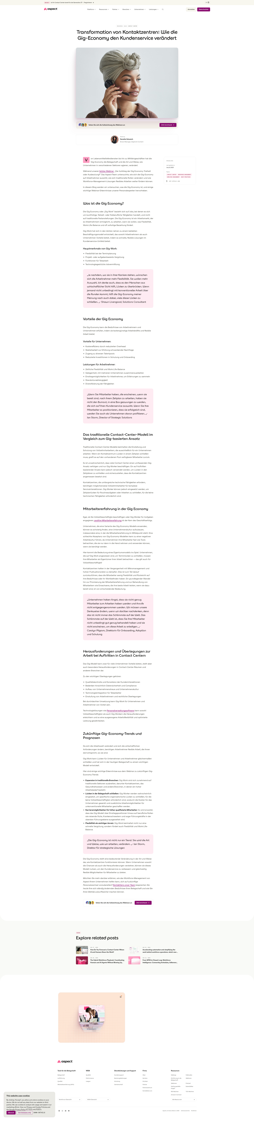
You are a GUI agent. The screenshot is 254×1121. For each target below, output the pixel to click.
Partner (145, 1084)
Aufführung (61, 1078)
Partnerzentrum (147, 1087)
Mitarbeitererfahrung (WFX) (66, 1084)
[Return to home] (65, 1061)
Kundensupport (119, 1075)
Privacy (29, 1107)
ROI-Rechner (175, 1091)
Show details (39, 1112)
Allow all (11, 1113)
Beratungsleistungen (120, 1078)
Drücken (145, 1081)
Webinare (188, 1078)
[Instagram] (62, 1110)
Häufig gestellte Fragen (175, 1087)
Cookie (38, 1107)
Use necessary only (24, 1113)
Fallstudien (189, 1075)
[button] (207, 2)
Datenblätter (189, 1086)
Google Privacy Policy (17, 1109)
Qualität (60, 1081)
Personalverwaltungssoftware (120, 710)
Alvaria (170, 1110)
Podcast (188, 1083)
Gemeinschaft (118, 1084)
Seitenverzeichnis (185, 1110)
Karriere (145, 1078)
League (88, 1081)
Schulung (117, 1081)
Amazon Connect (176, 1094)
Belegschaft (61, 1075)
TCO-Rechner (190, 1091)
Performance (90, 1078)
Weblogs (173, 1075)
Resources (120, 26)
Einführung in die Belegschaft (176, 1079)
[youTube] (68, 1110)
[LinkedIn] (65, 1110)
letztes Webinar (106, 171)
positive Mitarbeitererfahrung (107, 520)
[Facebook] (59, 1110)
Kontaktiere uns (147, 1091)
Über (144, 1075)
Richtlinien (194, 1110)
